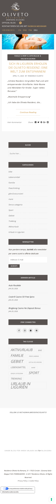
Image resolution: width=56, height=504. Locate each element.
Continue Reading (28, 112)
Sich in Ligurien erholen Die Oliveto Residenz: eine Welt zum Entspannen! (28, 67)
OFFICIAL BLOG (8, 22)
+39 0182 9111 (8, 30)
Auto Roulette (14, 285)
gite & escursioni (15, 193)
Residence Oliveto (35, 76)
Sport (24, 56)
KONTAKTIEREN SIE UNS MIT (24, 26)
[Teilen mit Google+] (44, 122)
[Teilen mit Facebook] (36, 122)
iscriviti (30, 249)
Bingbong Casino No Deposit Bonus (24, 308)
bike (10, 171)
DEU (36, 30)
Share (30, 122)
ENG (25, 30)
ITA (19, 30)
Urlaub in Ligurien (28, 59)
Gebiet (11, 215)
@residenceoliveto (37, 412)
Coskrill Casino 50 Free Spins (21, 296)
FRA (30, 30)
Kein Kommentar (14, 122)
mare (10, 199)
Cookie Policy (34, 481)
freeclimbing (14, 188)
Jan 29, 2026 (13, 288)
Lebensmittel (14, 177)
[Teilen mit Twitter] (38, 122)
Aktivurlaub (34, 56)
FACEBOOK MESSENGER (37, 26)
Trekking (12, 221)
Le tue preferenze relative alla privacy (20, 488)
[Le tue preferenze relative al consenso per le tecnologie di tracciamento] (51, 499)
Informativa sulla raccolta (10, 492)
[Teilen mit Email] (48, 122)
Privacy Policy (22, 481)
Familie (17, 56)
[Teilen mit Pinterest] (41, 122)
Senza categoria (15, 204)
